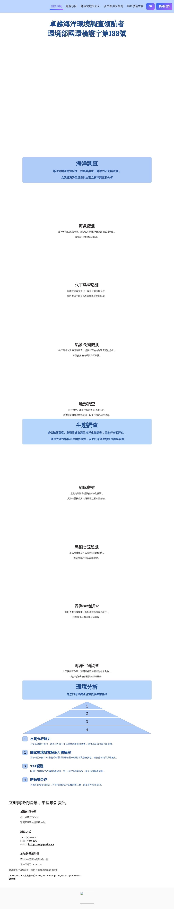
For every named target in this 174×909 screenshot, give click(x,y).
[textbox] (87, 6)
